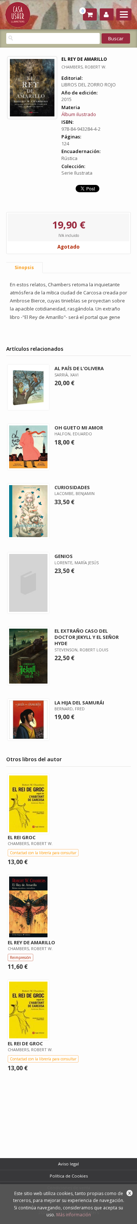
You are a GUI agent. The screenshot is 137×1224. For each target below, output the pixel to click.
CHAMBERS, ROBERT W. (83, 67)
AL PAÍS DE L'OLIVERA (79, 368)
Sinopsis (24, 267)
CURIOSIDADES (72, 487)
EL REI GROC (21, 837)
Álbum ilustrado (78, 114)
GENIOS (63, 556)
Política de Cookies (69, 1176)
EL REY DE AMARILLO (31, 942)
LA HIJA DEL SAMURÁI (79, 702)
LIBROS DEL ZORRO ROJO (88, 84)
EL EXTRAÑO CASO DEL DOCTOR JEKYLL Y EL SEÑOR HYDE (86, 637)
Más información (73, 1215)
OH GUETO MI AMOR (78, 427)
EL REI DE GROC (25, 1043)
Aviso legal (68, 1164)
